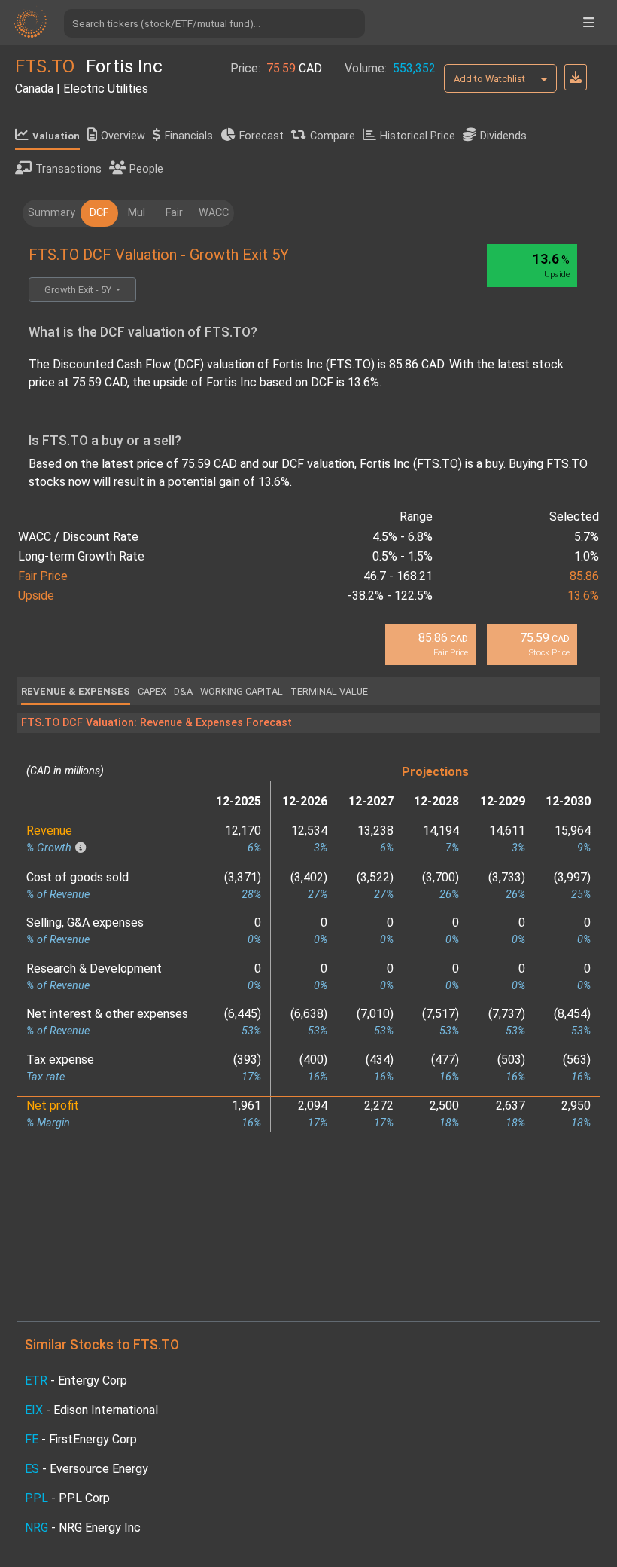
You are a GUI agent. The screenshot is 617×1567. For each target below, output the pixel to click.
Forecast (261, 136)
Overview (123, 136)
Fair (174, 212)
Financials (189, 136)
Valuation (56, 136)
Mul (136, 212)
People (146, 169)
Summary (51, 212)
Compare (332, 136)
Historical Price (417, 136)
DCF (99, 212)
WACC (214, 212)
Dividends (503, 136)
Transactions (68, 169)
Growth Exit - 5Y (79, 289)
